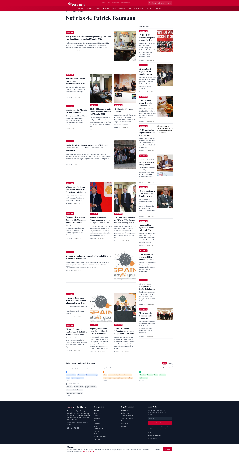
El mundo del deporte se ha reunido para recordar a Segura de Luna (147, 74)
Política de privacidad (160, 429)
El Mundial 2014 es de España (123, 110)
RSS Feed (97, 439)
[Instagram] (75, 428)
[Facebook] (68, 428)
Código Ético (125, 413)
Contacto (124, 426)
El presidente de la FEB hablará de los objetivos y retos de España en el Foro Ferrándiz (147, 196)
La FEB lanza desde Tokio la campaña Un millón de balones (146, 104)
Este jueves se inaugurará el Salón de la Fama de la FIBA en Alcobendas (146, 288)
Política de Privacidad (127, 416)
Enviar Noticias (152, 438)
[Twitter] (71, 428)
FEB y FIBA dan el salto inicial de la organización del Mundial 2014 (100, 111)
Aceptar (167, 449)
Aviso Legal (124, 423)
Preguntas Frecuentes (155, 435)
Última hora (89, 8)
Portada (80, 8)
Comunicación (138, 8)
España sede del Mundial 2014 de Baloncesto (76, 111)
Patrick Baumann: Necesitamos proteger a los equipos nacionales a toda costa (100, 221)
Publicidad (151, 433)
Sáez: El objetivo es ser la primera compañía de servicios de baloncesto (146, 164)
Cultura (148, 8)
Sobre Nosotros (126, 410)
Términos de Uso (126, 421)
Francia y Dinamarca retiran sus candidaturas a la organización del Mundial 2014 (76, 301)
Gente (114, 8)
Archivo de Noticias (100, 436)
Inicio (67, 12)
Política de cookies (88, 451)
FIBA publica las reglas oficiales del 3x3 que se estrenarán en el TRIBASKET (147, 135)
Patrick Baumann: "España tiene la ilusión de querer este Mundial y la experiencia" (125, 332)
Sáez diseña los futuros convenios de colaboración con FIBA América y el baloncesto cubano (76, 83)
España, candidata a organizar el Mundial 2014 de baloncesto (99, 331)
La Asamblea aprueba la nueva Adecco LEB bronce (146, 228)
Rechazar (157, 449)
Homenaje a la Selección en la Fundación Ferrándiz (145, 317)
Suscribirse (159, 423)
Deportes (122, 8)
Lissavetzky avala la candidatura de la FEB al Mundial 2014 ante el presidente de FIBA (76, 333)
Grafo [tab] (170, 363)
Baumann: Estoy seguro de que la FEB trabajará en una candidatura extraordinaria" (76, 221)
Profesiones (157, 8)
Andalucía (106, 8)
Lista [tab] (164, 363)
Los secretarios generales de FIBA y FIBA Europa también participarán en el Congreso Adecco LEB (125, 221)
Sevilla (98, 8)
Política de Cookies (127, 418)
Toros (129, 8)
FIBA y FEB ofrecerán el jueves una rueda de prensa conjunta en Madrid (147, 40)
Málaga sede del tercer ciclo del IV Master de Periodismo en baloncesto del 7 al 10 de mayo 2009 (76, 190)
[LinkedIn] (78, 428)
